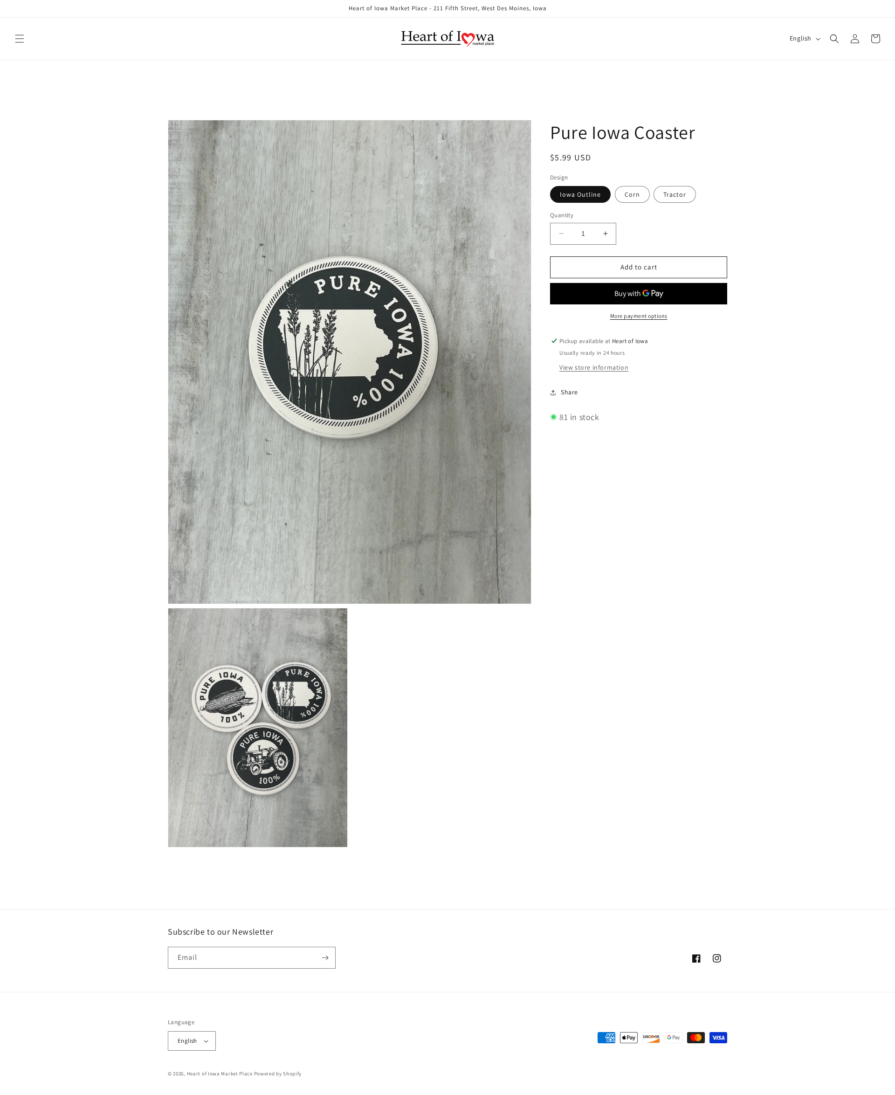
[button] (19, 38)
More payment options (639, 315)
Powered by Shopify (278, 1073)
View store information (593, 367)
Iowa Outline (580, 194)
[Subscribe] (325, 958)
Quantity (561, 215)
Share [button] (569, 392)
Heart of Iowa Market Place (220, 1073)
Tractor (674, 194)
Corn (632, 194)
